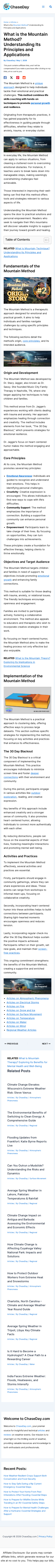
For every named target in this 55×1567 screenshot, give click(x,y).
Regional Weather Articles (21, 1030)
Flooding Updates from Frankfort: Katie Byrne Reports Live (27, 1141)
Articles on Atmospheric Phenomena (28, 998)
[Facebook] (5, 77)
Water (32, 1364)
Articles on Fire (15, 1006)
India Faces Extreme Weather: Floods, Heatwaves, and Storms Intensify (26, 1380)
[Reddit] (24, 77)
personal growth (40, 103)
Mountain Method (20, 25)
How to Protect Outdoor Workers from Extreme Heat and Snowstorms (25, 1277)
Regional (33, 1125)
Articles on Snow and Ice (21, 1010)
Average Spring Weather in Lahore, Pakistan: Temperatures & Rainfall (24, 1194)
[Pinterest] (17, 77)
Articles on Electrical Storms (23, 1002)
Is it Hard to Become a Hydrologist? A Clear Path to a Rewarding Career (26, 1355)
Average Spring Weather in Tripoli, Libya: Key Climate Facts (24, 1330)
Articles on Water (17, 1022)
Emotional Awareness (19, 475)
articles (41, 1430)
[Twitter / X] (11, 77)
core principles (31, 340)
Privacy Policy (45, 1536)
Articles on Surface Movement (24, 1014)
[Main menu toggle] (43, 6)
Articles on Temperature (21, 1018)
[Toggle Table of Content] (45, 240)
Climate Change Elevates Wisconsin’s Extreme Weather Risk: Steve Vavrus (26, 1088)
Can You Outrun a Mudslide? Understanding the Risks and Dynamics (25, 1169)
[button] (50, 7)
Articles (10, 1097)
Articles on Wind (16, 1026)
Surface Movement (38, 1178)
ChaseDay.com (23, 1426)
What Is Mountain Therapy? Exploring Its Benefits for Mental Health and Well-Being (27, 1062)
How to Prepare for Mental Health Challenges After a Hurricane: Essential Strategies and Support (26, 1510)
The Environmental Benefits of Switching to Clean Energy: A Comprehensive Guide (26, 1116)
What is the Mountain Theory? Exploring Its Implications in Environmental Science (27, 662)
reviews (7, 1434)
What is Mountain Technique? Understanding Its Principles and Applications (27, 252)
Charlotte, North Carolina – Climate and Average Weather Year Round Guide (26, 1305)
